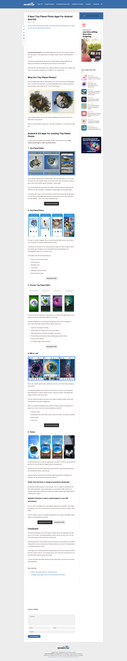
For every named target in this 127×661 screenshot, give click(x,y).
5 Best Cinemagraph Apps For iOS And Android (44, 572)
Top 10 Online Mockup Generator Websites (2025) (93, 107)
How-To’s (40, 4)
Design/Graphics (49, 4)
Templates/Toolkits (77, 4)
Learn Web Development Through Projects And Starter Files (94, 93)
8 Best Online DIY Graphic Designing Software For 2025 (94, 115)
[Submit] (99, 15)
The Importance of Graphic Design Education (94, 128)
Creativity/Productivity (63, 4)
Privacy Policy (51, 656)
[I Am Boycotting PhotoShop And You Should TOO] (84, 84)
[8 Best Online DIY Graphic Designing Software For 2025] (84, 113)
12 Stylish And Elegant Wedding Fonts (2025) (93, 122)
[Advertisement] (51, 40)
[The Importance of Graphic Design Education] (84, 127)
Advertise (96, 4)
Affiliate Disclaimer (70, 656)
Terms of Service (58, 656)
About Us (77, 656)
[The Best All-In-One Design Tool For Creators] (84, 77)
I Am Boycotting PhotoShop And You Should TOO (93, 85)
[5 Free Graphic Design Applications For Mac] (84, 99)
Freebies (88, 4)
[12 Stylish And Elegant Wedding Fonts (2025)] (84, 121)
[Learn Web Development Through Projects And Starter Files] (84, 91)
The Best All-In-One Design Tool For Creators (94, 78)
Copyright (64, 656)
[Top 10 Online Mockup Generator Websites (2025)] (84, 106)
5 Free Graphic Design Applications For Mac (93, 100)
